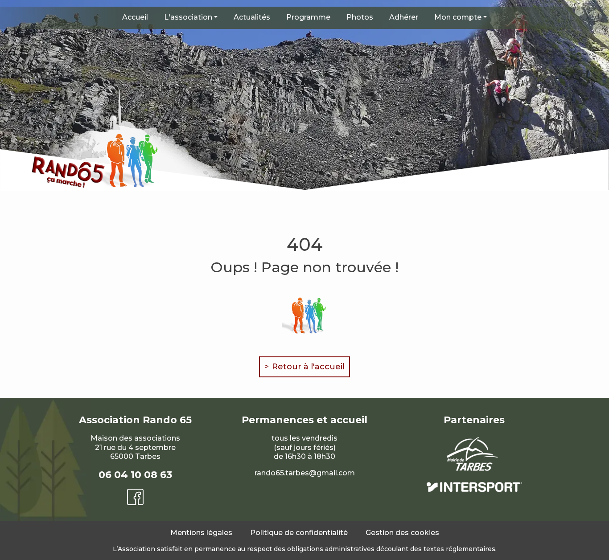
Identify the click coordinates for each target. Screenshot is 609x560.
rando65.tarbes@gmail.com (305, 473)
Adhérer (403, 17)
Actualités (252, 17)
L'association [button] (188, 17)
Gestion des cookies (402, 532)
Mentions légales (201, 532)
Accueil (135, 17)
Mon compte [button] (457, 17)
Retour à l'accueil (308, 367)
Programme (308, 17)
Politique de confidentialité (299, 532)
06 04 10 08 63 (135, 475)
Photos (359, 17)
